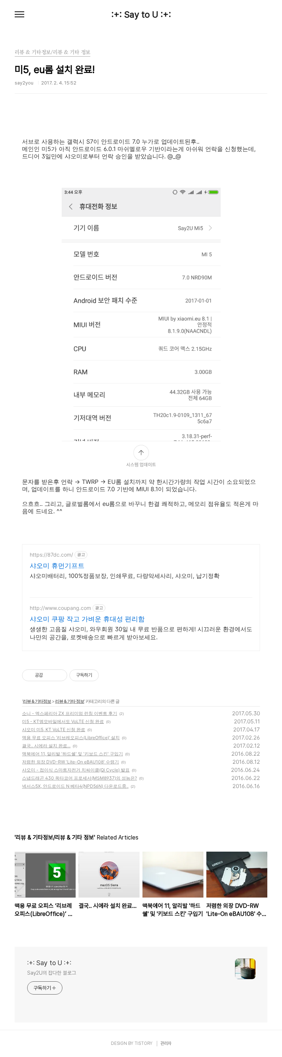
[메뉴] (19, 14)
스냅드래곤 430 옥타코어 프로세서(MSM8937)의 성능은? (79, 778)
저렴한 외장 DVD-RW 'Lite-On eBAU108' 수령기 (70, 762)
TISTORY (143, 1043)
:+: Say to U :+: (141, 14)
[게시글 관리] (59, 675)
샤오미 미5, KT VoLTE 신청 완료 (53, 729)
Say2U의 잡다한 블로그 (51, 973)
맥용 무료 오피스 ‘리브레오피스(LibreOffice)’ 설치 (71, 737)
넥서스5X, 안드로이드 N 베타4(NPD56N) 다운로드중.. (75, 786)
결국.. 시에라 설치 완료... (46, 745)
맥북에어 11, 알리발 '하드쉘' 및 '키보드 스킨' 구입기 (72, 753)
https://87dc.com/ (51, 554)
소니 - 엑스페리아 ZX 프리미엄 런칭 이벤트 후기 (69, 713)
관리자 (165, 1043)
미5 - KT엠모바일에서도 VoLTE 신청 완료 (63, 721)
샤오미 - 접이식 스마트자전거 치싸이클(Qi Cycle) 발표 (76, 770)
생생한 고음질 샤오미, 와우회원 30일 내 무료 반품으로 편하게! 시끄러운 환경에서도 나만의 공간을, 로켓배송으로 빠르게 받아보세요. (141, 633)
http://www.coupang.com (60, 608)
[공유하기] (49, 675)
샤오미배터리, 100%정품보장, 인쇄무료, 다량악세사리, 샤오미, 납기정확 (125, 575)
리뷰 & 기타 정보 (69, 701)
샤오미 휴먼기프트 (57, 565)
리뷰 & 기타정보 (37, 701)
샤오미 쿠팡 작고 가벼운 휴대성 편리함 (87, 619)
